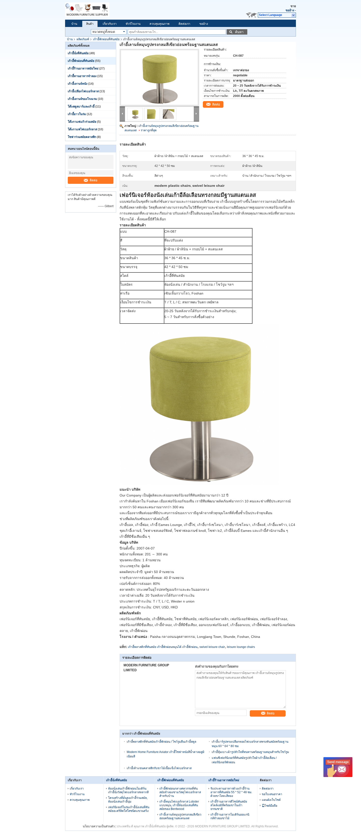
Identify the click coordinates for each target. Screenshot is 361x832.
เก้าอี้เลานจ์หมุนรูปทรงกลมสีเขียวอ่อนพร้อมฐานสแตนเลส (180, 816)
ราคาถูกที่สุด (149, 130)
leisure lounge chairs (241, 647)
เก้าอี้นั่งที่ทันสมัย (78, 53)
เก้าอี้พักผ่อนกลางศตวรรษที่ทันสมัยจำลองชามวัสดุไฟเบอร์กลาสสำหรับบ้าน (180, 792)
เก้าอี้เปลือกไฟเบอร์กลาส (83, 91)
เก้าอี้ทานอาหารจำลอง (82, 76)
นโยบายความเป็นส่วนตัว (99, 826)
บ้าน (74, 24)
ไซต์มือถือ (271, 805)
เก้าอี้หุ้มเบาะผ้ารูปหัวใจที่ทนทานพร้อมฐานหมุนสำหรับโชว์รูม (250, 752)
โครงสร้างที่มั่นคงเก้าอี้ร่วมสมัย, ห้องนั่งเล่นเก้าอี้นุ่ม (128, 799)
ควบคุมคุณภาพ (159, 24)
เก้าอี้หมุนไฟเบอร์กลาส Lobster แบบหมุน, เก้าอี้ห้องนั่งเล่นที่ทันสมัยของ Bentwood (179, 805)
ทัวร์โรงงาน (133, 24)
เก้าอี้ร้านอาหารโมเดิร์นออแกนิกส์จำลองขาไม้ (229, 816)
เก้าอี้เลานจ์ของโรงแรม (82, 99)
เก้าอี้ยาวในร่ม (77, 114)
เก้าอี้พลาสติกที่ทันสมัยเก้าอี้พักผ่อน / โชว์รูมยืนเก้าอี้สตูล (161, 741)
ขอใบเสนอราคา (272, 794)
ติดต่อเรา (184, 24)
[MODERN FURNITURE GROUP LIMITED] (109, 10)
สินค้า (90, 24)
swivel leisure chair (212, 647)
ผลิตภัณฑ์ (83, 39)
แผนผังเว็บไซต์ (271, 800)
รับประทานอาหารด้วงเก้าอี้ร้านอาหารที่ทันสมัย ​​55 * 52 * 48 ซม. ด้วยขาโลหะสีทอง (231, 792)
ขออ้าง (290, 10)
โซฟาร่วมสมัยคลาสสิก (82, 137)
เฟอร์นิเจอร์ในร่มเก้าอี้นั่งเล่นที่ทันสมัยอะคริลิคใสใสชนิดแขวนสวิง (128, 809)
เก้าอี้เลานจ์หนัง (77, 83)
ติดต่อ (93, 180)
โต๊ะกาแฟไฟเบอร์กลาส (82, 129)
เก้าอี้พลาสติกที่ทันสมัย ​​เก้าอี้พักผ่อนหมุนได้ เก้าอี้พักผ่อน (162, 647)
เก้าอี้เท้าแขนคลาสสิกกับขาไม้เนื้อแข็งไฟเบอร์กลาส (159, 768)
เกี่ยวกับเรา (110, 24)
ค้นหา (239, 32)
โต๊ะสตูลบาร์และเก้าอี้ (81, 106)
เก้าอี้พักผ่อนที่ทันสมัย (106, 39)
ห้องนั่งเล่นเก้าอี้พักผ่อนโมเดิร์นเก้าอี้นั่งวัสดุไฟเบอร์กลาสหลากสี (128, 790)
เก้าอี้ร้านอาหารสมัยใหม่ (83, 68)
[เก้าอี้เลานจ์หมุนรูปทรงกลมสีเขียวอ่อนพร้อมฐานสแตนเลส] (159, 77)
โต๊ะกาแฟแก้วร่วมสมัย (82, 121)
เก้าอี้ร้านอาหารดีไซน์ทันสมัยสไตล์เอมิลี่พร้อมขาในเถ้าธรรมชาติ (228, 805)
